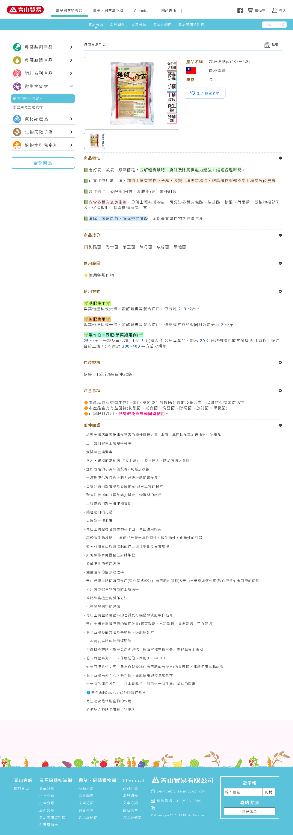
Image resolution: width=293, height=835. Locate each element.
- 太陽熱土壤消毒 (98, 452)
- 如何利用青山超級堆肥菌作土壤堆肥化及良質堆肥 (126, 546)
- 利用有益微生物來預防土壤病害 (111, 589)
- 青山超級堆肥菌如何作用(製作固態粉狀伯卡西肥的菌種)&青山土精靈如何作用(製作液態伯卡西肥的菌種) (172, 580)
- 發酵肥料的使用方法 (102, 563)
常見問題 (117, 24)
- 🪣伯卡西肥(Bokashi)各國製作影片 (115, 692)
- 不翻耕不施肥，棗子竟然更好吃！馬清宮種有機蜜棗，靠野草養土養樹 (143, 649)
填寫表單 (249, 811)
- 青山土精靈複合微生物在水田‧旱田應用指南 (123, 529)
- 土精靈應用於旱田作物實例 (107, 503)
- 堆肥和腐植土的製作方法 (106, 598)
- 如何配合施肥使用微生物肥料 (109, 709)
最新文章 (46, 810)
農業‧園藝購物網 (108, 10)
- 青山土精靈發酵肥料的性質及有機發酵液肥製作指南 (128, 615)
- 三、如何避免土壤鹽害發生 (107, 443)
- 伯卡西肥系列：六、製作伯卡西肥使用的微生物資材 (128, 675)
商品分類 (95, 24)
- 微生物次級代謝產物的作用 (107, 701)
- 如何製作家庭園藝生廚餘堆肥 (109, 555)
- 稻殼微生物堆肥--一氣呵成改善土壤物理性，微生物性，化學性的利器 (143, 537)
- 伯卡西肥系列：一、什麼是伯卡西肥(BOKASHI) (125, 658)
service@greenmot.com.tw (181, 791)
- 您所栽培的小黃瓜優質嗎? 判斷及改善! (117, 469)
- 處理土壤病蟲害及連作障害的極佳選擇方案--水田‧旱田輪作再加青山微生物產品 (152, 434)
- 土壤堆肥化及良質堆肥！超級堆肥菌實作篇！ (123, 477)
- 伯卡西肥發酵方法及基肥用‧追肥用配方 (119, 632)
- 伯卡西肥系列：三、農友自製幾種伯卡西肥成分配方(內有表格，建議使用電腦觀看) (154, 666)
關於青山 (168, 10)
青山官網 (23, 780)
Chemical (142, 10)
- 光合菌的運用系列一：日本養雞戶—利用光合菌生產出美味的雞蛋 (140, 683)
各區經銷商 (162, 24)
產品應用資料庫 (191, 24)
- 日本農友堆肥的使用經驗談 (107, 641)
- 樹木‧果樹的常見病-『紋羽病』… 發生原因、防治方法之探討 (137, 460)
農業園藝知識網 (69, 10)
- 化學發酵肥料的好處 (102, 606)
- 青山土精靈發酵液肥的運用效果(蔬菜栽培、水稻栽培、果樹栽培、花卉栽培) (149, 623)
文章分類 (138, 24)
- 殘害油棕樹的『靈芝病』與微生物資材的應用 (123, 495)
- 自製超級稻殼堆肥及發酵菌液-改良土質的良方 (123, 486)
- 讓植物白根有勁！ (100, 512)
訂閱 (269, 792)
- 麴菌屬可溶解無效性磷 (104, 572)
